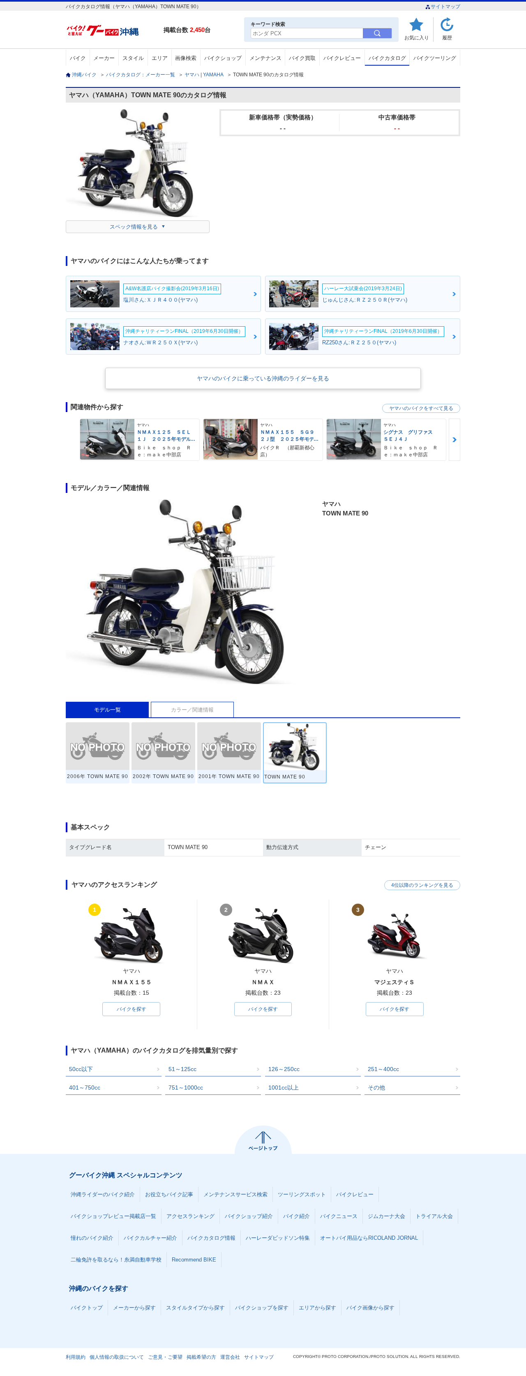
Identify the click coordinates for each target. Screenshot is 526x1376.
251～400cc (383, 1069)
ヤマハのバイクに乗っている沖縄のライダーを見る (263, 378)
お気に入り (416, 37)
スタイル (133, 58)
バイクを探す (131, 1009)
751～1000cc (185, 1087)
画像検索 (185, 58)
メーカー (104, 58)
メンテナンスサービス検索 (235, 1194)
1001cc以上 (283, 1087)
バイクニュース (339, 1216)
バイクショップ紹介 (249, 1216)
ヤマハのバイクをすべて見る (421, 408)
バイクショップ (223, 58)
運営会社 (230, 1357)
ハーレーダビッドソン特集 (278, 1238)
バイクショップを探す (261, 1308)
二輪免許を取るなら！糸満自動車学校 (116, 1260)
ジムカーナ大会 (386, 1216)
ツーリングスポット (302, 1194)
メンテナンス (265, 58)
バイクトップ (87, 1308)
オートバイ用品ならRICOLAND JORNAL (369, 1238)
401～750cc (84, 1087)
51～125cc (182, 1069)
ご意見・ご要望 (165, 1357)
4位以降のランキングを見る (422, 885)
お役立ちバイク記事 (169, 1194)
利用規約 (75, 1357)
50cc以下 (81, 1069)
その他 (376, 1087)
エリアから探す (317, 1308)
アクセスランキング (190, 1216)
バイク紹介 (296, 1216)
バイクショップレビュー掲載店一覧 (113, 1216)
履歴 (447, 37)
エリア (160, 58)
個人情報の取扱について (117, 1357)
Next (454, 440)
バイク (78, 58)
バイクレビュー (342, 58)
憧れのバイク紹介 (92, 1238)
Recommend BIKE (194, 1260)
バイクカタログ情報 (211, 1238)
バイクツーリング (434, 58)
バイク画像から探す (370, 1308)
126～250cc (284, 1069)
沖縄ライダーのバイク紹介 (103, 1194)
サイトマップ (445, 6)
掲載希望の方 (201, 1357)
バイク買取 (302, 58)
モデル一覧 (107, 710)
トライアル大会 (434, 1216)
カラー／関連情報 (192, 710)
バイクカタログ (387, 58)
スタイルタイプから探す (195, 1308)
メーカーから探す (134, 1308)
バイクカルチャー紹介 (150, 1238)
